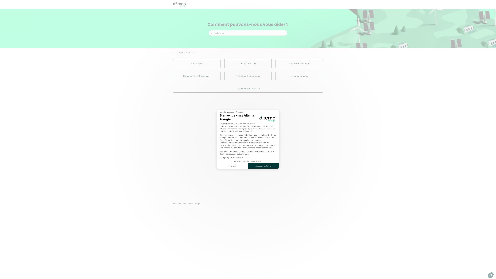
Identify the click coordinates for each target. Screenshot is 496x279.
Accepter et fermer (263, 166)
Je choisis (232, 166)
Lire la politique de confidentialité (231, 158)
